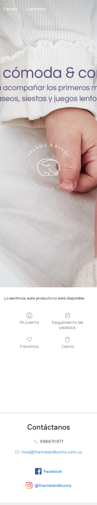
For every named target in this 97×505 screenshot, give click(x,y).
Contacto (36, 9)
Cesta (67, 346)
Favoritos (29, 346)
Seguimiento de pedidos (67, 325)
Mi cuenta (29, 322)
